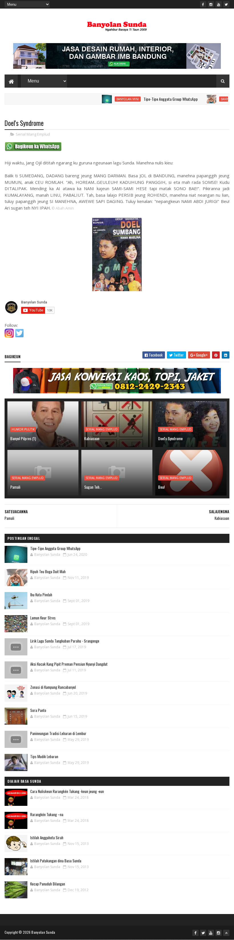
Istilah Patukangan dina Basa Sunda (55, 860)
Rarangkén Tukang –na (46, 814)
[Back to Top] (226, 933)
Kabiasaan (91, 438)
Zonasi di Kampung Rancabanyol (53, 687)
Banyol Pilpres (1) (23, 438)
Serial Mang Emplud (33, 134)
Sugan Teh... (93, 487)
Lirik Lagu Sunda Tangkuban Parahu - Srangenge (64, 641)
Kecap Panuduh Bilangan (47, 884)
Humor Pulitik (23, 429)
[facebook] (203, 4)
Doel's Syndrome (170, 438)
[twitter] (226, 4)
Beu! (161, 487)
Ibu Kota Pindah (41, 594)
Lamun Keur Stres (43, 618)
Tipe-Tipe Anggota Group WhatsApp (157, 99)
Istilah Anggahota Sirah (46, 837)
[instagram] (211, 4)
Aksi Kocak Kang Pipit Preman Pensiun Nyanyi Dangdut (69, 664)
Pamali (15, 487)
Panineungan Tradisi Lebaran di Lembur (58, 733)
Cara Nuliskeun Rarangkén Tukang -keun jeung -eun (67, 791)
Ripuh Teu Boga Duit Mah (48, 571)
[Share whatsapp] (33, 150)
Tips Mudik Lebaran (44, 756)
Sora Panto (38, 710)
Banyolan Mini (114, 99)
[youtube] (218, 4)
